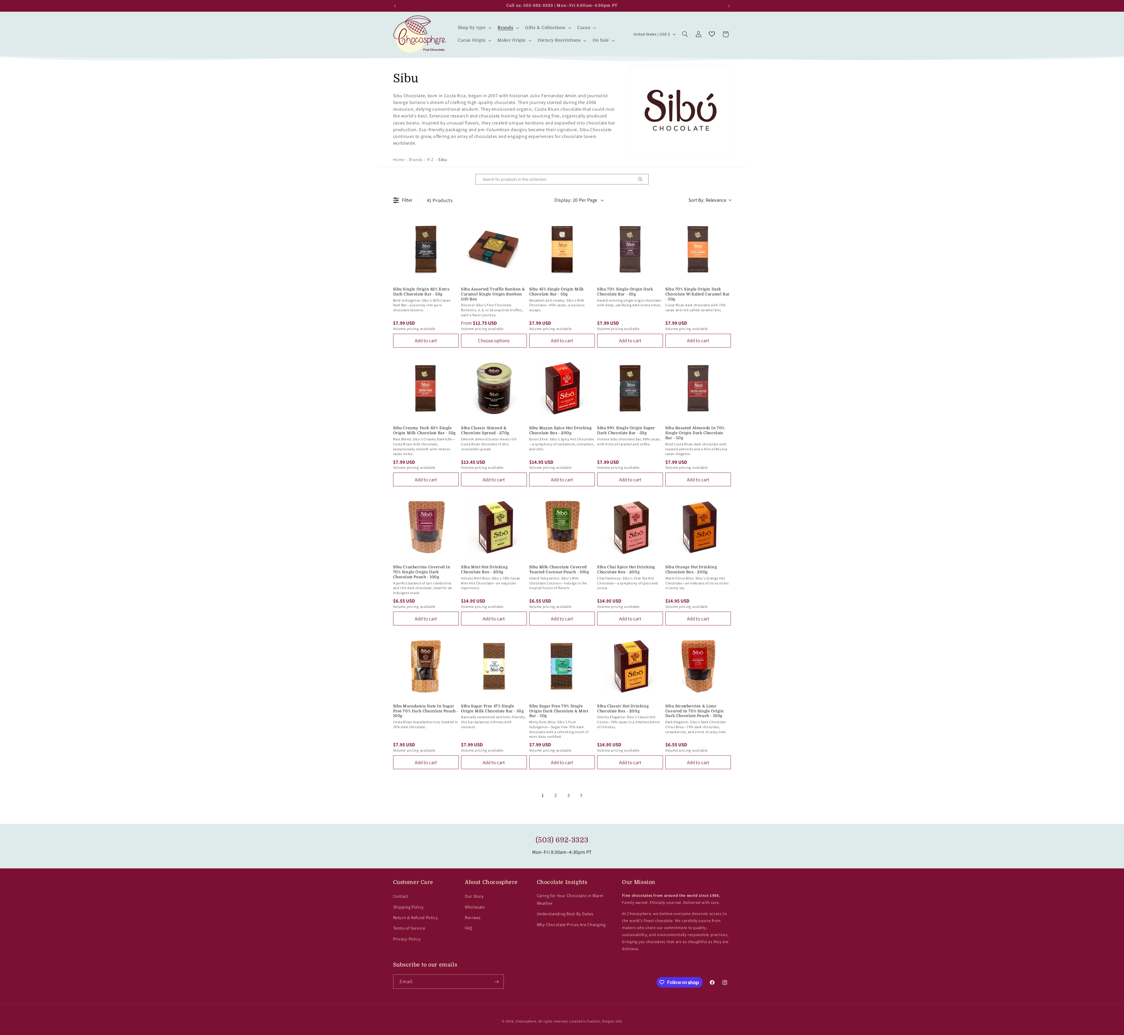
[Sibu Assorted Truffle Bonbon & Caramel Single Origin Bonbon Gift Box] (494, 249)
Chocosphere (525, 1021)
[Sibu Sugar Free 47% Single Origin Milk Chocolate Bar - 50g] (494, 666)
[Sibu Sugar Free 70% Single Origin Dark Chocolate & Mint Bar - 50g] (562, 666)
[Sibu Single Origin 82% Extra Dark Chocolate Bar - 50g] (426, 249)
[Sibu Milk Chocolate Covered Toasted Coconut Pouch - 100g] (562, 527)
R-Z (430, 159)
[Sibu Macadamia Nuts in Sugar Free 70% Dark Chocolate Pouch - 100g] (426, 666)
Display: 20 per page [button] (575, 200)
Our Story (474, 896)
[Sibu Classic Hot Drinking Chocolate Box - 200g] (630, 666)
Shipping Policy (408, 907)
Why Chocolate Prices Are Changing (571, 924)
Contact (400, 896)
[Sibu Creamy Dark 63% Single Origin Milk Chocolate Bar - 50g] (426, 388)
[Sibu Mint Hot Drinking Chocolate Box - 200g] (494, 527)
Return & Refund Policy (415, 917)
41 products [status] (440, 200)
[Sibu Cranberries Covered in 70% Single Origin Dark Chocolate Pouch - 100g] (426, 527)
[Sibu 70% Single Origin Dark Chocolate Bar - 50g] (630, 249)
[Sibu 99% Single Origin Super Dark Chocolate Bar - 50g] (630, 388)
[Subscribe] (496, 981)
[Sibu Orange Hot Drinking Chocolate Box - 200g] (698, 527)
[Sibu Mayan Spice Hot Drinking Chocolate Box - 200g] (562, 388)
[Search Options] (642, 179)
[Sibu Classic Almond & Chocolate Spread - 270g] (494, 388)
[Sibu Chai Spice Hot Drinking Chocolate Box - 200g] (630, 527)
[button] (474, 28)
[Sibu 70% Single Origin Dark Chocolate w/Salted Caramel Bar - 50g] (698, 249)
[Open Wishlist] (712, 34)
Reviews (472, 917)
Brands (416, 159)
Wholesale (475, 907)
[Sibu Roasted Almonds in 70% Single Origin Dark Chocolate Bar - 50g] (698, 388)
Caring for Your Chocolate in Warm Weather (570, 899)
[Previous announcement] (394, 6)
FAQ (468, 928)
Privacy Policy (407, 939)
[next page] (581, 795)
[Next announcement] (729, 6)
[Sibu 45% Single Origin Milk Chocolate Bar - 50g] (562, 249)
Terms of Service (409, 928)
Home (399, 159)
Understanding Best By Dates (565, 913)
